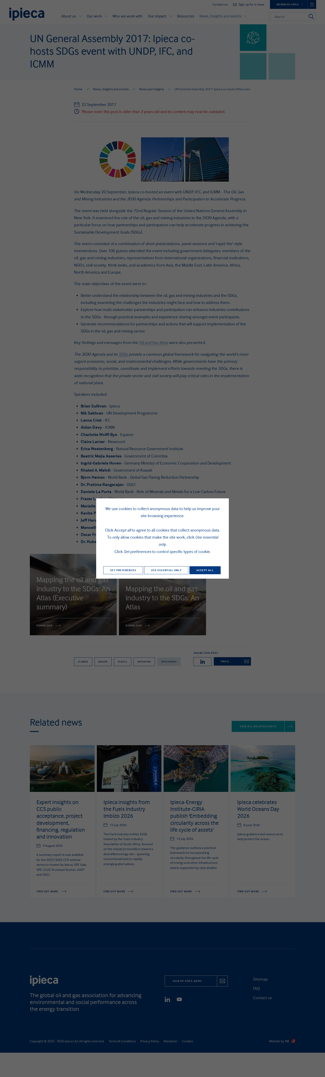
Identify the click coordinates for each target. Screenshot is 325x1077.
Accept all (205, 570)
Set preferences (123, 570)
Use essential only (166, 570)
